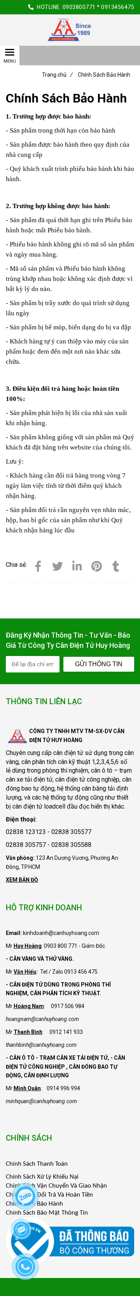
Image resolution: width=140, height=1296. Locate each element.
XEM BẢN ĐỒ (22, 880)
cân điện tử (68, 753)
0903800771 (79, 7)
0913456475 (117, 7)
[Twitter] (57, 565)
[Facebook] (38, 565)
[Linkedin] (77, 565)
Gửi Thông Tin (98, 664)
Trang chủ (57, 75)
